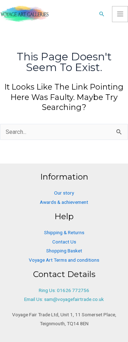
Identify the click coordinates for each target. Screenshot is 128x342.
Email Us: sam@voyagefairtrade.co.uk (64, 299)
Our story (64, 193)
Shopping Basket (64, 250)
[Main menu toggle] (120, 14)
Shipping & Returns (64, 232)
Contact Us (64, 242)
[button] (101, 14)
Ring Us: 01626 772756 (64, 290)
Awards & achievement (64, 202)
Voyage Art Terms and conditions (64, 260)
